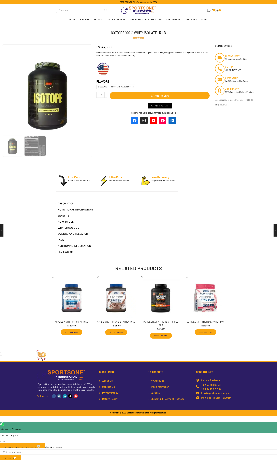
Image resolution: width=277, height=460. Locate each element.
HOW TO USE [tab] (66, 221)
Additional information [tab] (74, 245)
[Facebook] (134, 120)
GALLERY (192, 19)
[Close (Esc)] (0, 352)
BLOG (204, 19)
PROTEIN (248, 99)
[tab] (138, 204)
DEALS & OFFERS (116, 19)
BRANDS (84, 19)
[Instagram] (144, 120)
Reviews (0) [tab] (65, 252)
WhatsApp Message (53, 447)
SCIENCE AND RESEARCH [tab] (73, 233)
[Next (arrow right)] (1, 355)
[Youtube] (153, 120)
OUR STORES (173, 19)
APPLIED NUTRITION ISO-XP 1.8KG (71, 321)
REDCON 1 (225, 104)
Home (72, 19)
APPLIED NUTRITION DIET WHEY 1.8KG (116, 321)
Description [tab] (66, 203)
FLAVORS (103, 81)
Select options (71, 332)
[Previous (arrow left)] (0, 355)
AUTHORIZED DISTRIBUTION (146, 19)
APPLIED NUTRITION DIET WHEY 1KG (205, 321)
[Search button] (105, 10)
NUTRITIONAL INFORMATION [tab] (75, 209)
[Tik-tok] (70, 396)
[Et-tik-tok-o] (162, 120)
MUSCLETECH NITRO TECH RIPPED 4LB (160, 323)
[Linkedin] (172, 120)
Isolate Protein (235, 99)
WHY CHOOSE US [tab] (68, 227)
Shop (97, 19)
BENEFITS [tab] (63, 215)
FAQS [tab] (61, 239)
